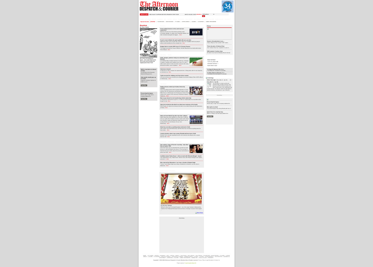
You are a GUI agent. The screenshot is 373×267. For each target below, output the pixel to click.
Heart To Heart (211, 60)
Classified (200, 21)
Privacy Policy (201, 260)
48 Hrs (196, 256)
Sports (154, 19)
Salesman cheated (165, 69)
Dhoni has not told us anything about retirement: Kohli (175, 127)
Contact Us (217, 260)
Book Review (169, 21)
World (174, 19)
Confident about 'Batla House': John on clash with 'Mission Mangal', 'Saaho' (181, 156)
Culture (211, 19)
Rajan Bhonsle (209, 256)
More (180, 34)
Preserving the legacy (147, 93)
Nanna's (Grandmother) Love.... (215, 41)
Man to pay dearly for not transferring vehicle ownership (175, 98)
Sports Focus (164, 113)
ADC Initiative (219, 256)
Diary (209, 26)
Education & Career (177, 256)
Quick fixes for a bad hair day (215, 112)
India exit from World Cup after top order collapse (173, 115)
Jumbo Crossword (211, 21)
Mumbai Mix (194, 257)
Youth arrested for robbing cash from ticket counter (174, 75)
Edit (165, 19)
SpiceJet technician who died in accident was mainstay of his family (179, 104)
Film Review (161, 21)
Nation (169, 19)
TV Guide (177, 21)
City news (147, 19)
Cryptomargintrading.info (190, 263)
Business (160, 19)
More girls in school (212, 107)
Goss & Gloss (219, 19)
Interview (204, 19)
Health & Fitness (166, 256)
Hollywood (197, 19)
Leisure (193, 21)
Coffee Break (185, 21)
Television (181, 19)
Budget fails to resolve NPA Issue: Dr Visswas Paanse (175, 46)
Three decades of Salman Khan (215, 46)
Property (227, 19)
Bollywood (189, 19)
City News (163, 55)
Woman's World (188, 256)
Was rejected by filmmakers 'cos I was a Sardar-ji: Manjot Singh (177, 162)
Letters (201, 256)
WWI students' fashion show (215, 51)
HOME (142, 19)
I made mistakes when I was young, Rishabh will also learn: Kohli (178, 133)
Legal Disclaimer (210, 260)
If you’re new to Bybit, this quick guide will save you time (175, 40)
